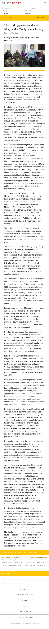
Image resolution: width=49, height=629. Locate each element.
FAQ (25, 606)
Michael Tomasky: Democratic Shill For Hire (15, 562)
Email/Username (7, 8)
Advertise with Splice (25, 595)
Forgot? (31, 8)
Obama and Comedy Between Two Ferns (15, 560)
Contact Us (25, 589)
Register (5, 583)
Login (11, 583)
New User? (5, 13)
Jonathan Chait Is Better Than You (36, 562)
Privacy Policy (25, 612)
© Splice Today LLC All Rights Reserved (25, 623)
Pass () (30, 8)
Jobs (25, 600)
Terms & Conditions (25, 617)
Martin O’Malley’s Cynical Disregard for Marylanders (18, 565)
